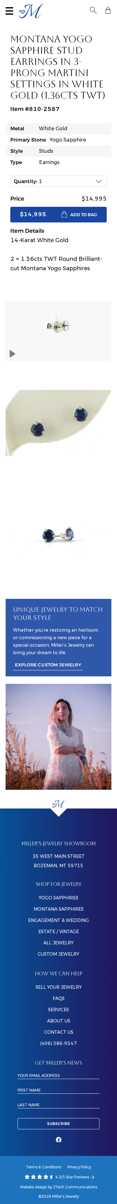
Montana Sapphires (59, 909)
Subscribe (58, 1124)
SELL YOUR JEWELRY (59, 987)
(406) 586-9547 (58, 1043)
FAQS (59, 998)
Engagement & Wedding (58, 920)
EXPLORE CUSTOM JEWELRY (48, 665)
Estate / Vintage (58, 931)
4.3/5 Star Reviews (71, 1177)
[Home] (58, 803)
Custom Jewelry (58, 954)
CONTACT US (58, 1032)
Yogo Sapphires (58, 898)
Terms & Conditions (43, 1167)
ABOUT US (58, 1021)
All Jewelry (58, 943)
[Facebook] (58, 1140)
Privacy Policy (79, 1167)
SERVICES (58, 1009)
